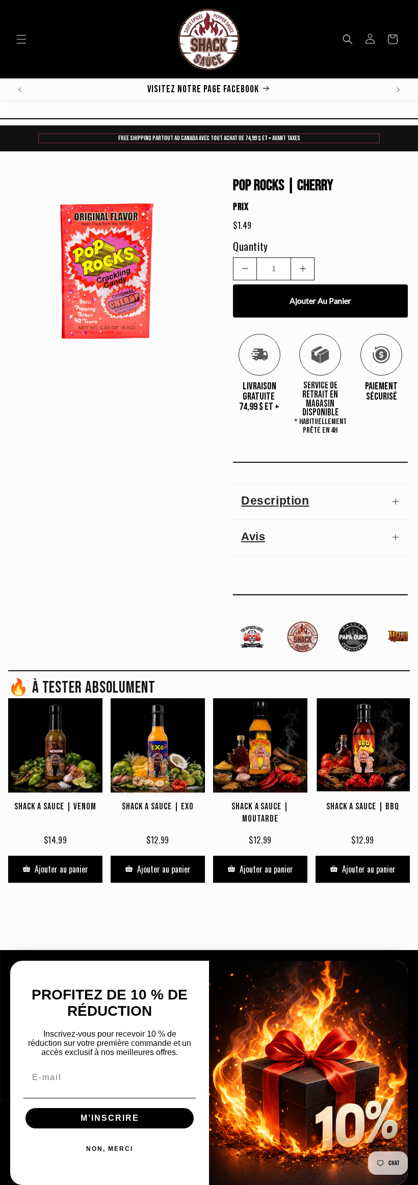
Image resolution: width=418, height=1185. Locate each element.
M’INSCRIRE (110, 1118)
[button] (21, 39)
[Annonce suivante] (398, 89)
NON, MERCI (109, 1148)
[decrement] (244, 269)
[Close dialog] (396, 972)
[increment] (302, 269)
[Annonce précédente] (20, 89)
